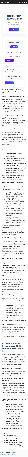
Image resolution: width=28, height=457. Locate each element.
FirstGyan (5, 2)
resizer (8, 98)
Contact (13, 454)
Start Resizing (14, 29)
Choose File (14, 46)
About (9, 454)
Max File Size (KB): (9, 69)
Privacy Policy (3, 454)
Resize (9, 83)
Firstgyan (13, 452)
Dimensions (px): (9, 64)
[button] (19, 2)
